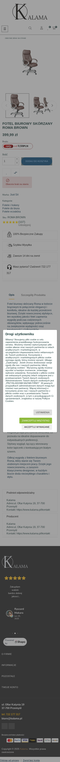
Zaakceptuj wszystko (35, 420)
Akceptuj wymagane (36, 427)
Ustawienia (42, 412)
